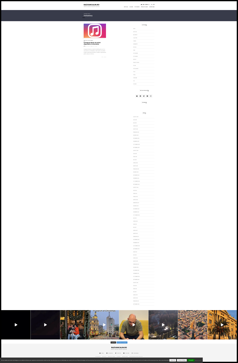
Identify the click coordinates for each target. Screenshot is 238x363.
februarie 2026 (136, 132)
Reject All (173, 360)
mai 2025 (135, 159)
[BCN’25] (192, 324)
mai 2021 (134, 227)
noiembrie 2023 (136, 211)
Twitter (119, 353)
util (134, 80)
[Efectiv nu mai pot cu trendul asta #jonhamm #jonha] (133, 324)
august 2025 (135, 150)
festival (134, 47)
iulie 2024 (135, 190)
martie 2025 (135, 165)
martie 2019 (135, 297)
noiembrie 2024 (136, 178)
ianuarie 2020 (135, 267)
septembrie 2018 (136, 304)
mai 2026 (135, 122)
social (134, 65)
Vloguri (131, 6)
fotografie (135, 53)
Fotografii (137, 6)
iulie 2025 (135, 153)
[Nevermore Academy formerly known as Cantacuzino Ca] (163, 324)
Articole (126, 6)
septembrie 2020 (136, 248)
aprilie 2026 (135, 125)
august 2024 (135, 187)
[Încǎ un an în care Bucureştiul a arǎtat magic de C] (104, 324)
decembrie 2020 (136, 239)
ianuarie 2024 (136, 205)
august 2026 (135, 116)
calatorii (135, 37)
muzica (134, 59)
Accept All (191, 360)
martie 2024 (135, 199)
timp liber (135, 77)
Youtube (127, 353)
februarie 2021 (136, 236)
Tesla (134, 74)
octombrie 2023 (136, 215)
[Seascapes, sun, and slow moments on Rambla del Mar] (222, 324)
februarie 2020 (136, 264)
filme (134, 50)
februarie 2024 (136, 202)
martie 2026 (135, 129)
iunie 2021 (135, 224)
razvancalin (88, 46)
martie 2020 (135, 261)
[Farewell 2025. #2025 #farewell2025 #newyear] (45, 324)
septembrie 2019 (136, 279)
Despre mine (152, 6)
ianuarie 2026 (135, 135)
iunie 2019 (135, 288)
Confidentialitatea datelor (136, 356)
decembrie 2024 (136, 175)
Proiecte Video (144, 6)
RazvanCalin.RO (91, 5)
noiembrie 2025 (136, 141)
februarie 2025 (136, 168)
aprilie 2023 (135, 221)
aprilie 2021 (135, 230)
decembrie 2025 (136, 138)
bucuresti (135, 34)
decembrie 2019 (136, 270)
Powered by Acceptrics (198, 360)
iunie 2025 (135, 156)
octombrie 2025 (136, 144)
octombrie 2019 (136, 276)
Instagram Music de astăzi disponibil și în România (92, 43)
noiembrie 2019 (136, 273)
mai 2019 (134, 291)
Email (102, 353)
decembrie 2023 (136, 208)
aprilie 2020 (135, 258)
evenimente (135, 44)
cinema (134, 40)
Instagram (136, 353)
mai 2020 (135, 254)
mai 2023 (135, 218)
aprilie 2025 (135, 162)
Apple (134, 28)
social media (90, 40)
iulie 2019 (135, 285)
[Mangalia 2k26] (16, 324)
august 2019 (135, 282)
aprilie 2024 (135, 196)
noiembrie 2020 (136, 242)
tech (134, 71)
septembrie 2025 (136, 147)
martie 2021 (135, 233)
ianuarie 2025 (135, 172)
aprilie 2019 (135, 294)
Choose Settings (182, 360)
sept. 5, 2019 (94, 46)
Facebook (110, 353)
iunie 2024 (135, 193)
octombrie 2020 (136, 245)
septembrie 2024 (136, 184)
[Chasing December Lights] (74, 324)
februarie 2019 (136, 301)
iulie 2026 (135, 119)
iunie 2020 (135, 251)
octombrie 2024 (136, 181)
